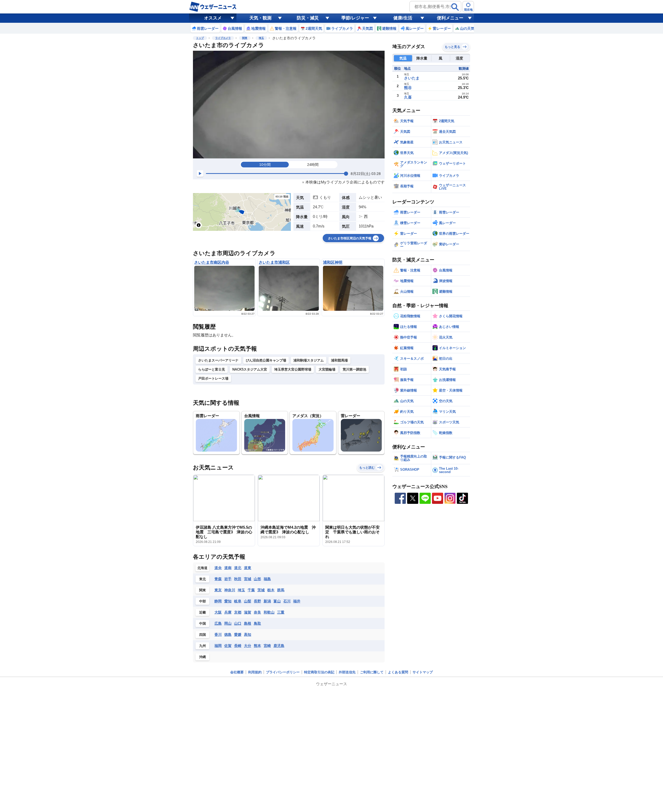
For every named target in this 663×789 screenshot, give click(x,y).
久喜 (408, 97)
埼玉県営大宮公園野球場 (292, 369)
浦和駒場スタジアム (308, 360)
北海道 (202, 568)
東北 (202, 579)
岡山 (228, 623)
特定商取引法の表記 (319, 672)
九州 (202, 646)
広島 (218, 623)
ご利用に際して (372, 672)
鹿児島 (278, 645)
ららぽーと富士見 (211, 369)
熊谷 (408, 88)
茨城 (261, 590)
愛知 (228, 601)
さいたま (412, 78)
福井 (296, 601)
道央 (218, 568)
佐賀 (228, 645)
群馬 (280, 590)
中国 (202, 623)
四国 (202, 635)
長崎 (237, 645)
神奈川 (229, 590)
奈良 (257, 612)
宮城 (247, 579)
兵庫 (228, 612)
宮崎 (267, 645)
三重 (280, 612)
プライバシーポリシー (283, 672)
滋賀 (247, 612)
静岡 (218, 601)
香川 (218, 634)
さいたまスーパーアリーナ (218, 360)
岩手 (228, 579)
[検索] (455, 7)
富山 (277, 601)
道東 (247, 568)
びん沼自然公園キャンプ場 (266, 360)
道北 (237, 568)
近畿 (202, 612)
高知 (247, 634)
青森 (218, 579)
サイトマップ (423, 672)
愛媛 (237, 634)
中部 (202, 601)
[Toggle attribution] (199, 225)
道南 (228, 568)
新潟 (267, 601)
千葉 (251, 590)
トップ (200, 37)
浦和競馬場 (339, 360)
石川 (287, 601)
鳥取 (257, 623)
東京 (218, 590)
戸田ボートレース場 (213, 378)
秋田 (237, 579)
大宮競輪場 (327, 369)
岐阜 (237, 601)
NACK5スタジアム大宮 (249, 369)
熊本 (257, 645)
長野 (257, 601)
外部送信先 (347, 672)
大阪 (218, 612)
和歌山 (269, 612)
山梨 (247, 601)
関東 (244, 37)
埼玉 (261, 37)
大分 (247, 645)
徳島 (228, 634)
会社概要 (237, 672)
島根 (247, 623)
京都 (237, 612)
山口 (237, 623)
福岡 (218, 645)
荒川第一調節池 (354, 369)
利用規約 (255, 672)
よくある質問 (398, 672)
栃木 (271, 590)
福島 (267, 579)
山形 (257, 579)
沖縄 (202, 657)
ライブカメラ (223, 37)
